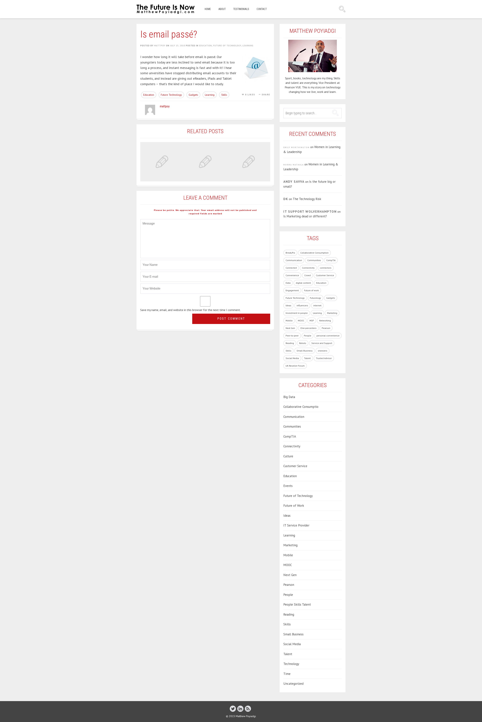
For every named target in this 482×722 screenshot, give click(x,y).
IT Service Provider (296, 525)
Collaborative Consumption (314, 252)
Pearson (326, 328)
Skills (224, 94)
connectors (325, 267)
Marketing (332, 313)
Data (288, 282)
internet (317, 305)
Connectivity (308, 267)
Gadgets (193, 94)
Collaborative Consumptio (300, 407)
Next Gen (290, 328)
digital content (303, 282)
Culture (288, 456)
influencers (302, 305)
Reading (290, 343)
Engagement (292, 290)
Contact (262, 9)
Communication (294, 260)
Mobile (289, 320)
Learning (248, 45)
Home (208, 9)
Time (287, 674)
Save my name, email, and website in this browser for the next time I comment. (190, 310)
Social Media (292, 358)
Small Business (305, 350)
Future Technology (171, 94)
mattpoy (159, 45)
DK (285, 199)
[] (248, 708)
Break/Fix (290, 252)
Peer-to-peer (292, 335)
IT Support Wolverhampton (310, 211)
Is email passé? (168, 34)
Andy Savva (293, 182)
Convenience (292, 275)
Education (205, 45)
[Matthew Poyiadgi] (166, 9)
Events (288, 486)
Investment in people (297, 313)
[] (233, 708)
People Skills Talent (297, 604)
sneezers (322, 350)
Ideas (288, 305)
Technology (291, 664)
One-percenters (308, 328)
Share (266, 94)
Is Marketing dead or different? (305, 216)
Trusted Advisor (324, 358)
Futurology (315, 297)
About (222, 9)
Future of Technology (227, 45)
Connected (291, 267)
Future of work (311, 290)
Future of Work (293, 505)
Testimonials (241, 9)
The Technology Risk (307, 199)
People (307, 335)
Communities (314, 260)
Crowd (307, 275)
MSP (312, 320)
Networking (325, 320)
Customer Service (325, 275)
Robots (302, 343)
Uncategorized (293, 684)
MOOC (301, 320)
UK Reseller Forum (295, 365)
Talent (307, 358)
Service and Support (321, 343)
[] (240, 708)
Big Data (289, 397)
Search (342, 9)
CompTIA (331, 260)
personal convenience (328, 335)
